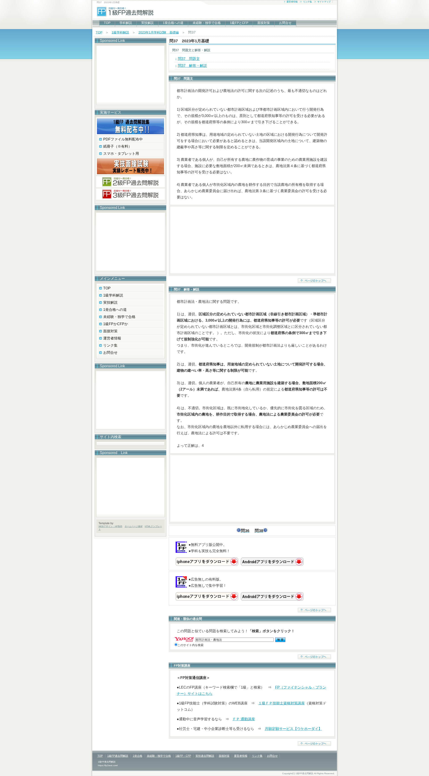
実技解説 (147, 23)
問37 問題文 (189, 59)
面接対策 (263, 23)
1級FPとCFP (239, 23)
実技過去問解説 (205, 755)
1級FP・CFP (183, 755)
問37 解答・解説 (192, 66)
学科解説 (126, 23)
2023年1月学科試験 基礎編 (159, 32)
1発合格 (137, 755)
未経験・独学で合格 (207, 23)
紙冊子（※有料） (117, 146)
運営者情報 (292, 1)
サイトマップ (324, 1)
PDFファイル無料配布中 (123, 139)
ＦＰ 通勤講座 (244, 719)
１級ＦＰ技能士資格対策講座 (281, 703)
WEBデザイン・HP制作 (110, 526)
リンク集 (307, 1)
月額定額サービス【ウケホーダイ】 (293, 729)
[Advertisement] (252, 240)
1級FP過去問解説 (117, 755)
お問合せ (285, 23)
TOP (107, 23)
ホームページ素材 (134, 526)
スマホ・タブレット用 (121, 153)
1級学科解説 (120, 32)
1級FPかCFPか (115, 324)
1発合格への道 (173, 23)
